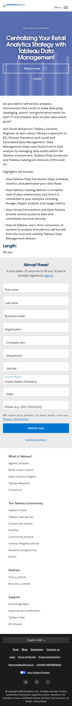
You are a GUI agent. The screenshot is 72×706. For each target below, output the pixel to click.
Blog (24, 649)
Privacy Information (49, 657)
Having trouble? (36, 440)
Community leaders (20, 523)
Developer (37, 649)
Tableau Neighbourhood (23, 543)
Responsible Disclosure (21, 664)
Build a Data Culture (20, 470)
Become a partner (19, 583)
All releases (15, 624)
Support (14, 597)
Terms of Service (27, 657)
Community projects (20, 536)
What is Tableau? (20, 456)
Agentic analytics (18, 463)
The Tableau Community (25, 503)
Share (37, 78)
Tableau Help (16, 617)
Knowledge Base (18, 604)
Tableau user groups (20, 517)
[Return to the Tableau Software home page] (16, 4)
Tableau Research (19, 483)
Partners (14, 570)
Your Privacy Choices (38, 672)
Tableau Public (17, 510)
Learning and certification (24, 610)
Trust (15, 649)
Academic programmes (22, 550)
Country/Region (13, 377)
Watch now (32, 68)
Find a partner (17, 577)
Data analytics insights (22, 476)
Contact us (15, 490)
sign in (48, 275)
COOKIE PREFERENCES (49, 664)
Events (12, 556)
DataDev (13, 530)
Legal (12, 657)
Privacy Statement (15, 419)
